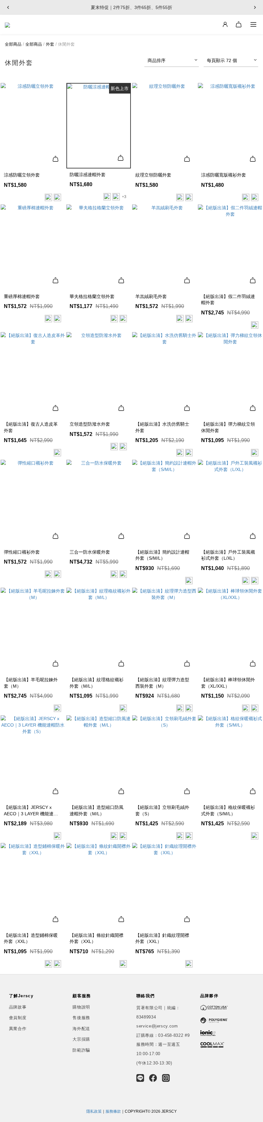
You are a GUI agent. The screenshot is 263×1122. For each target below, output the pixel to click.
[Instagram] (166, 1078)
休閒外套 (66, 44)
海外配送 (81, 1028)
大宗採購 (81, 1039)
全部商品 (13, 44)
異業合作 (18, 1028)
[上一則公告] (8, 7)
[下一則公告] (255, 7)
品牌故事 (18, 1007)
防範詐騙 (81, 1050)
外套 (50, 44)
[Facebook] (153, 1078)
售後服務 (81, 1017)
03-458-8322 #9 (174, 1035)
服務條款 (113, 1111)
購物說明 (81, 1007)
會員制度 (18, 1017)
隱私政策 (94, 1111)
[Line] (140, 1078)
